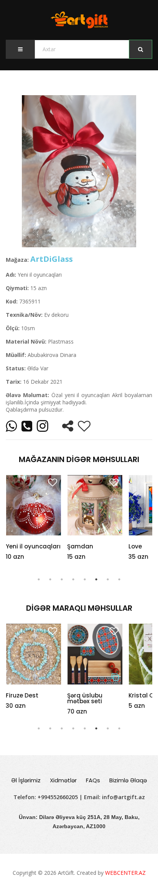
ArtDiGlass (51, 259)
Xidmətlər (63, 780)
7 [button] (108, 579)
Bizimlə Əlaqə (128, 780)
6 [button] (96, 579)
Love (135, 546)
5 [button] (85, 579)
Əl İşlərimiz (26, 780)
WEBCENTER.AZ (125, 872)
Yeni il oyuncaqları (33, 546)
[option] (79, 171)
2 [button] (50, 579)
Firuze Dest (22, 695)
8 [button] (119, 579)
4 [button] (73, 579)
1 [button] (39, 579)
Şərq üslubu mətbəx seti (84, 698)
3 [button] (62, 579)
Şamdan (80, 546)
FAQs (93, 780)
